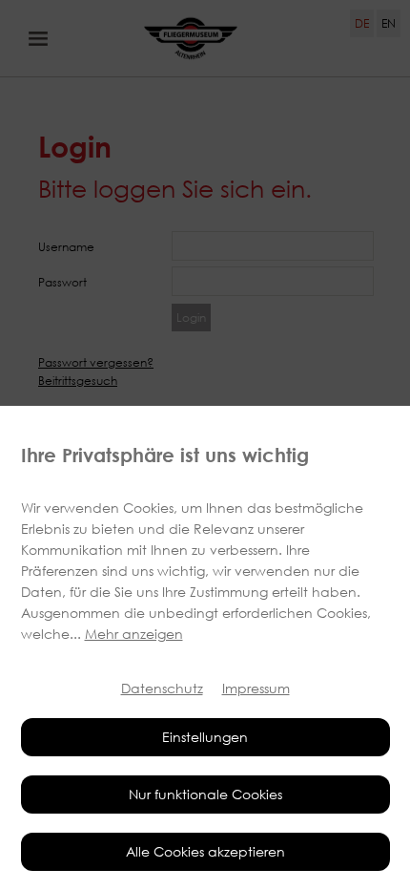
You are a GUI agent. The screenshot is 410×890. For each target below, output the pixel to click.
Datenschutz (162, 688)
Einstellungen (205, 737)
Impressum (256, 688)
